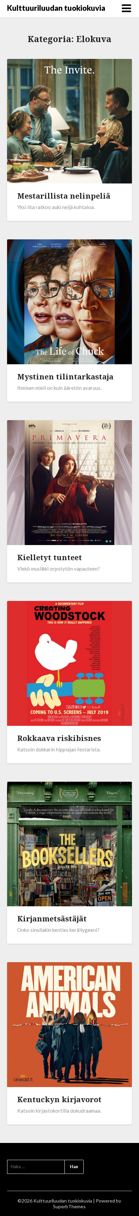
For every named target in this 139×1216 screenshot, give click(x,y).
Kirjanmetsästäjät (52, 918)
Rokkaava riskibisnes (59, 738)
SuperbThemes (69, 1206)
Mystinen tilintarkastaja (65, 376)
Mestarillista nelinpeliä (63, 196)
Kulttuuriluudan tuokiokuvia (56, 7)
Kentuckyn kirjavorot (59, 1099)
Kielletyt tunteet (49, 557)
